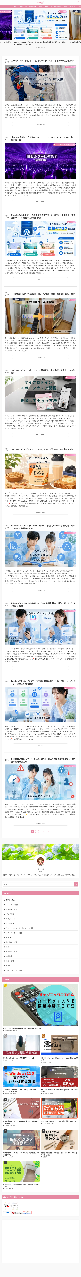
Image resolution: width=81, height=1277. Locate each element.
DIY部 (40, 2)
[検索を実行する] (76, 884)
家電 (7, 947)
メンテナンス (10, 923)
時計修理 (9, 956)
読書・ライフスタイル (14, 970)
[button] (36, 47)
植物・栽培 (10, 961)
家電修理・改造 (11, 951)
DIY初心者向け (11, 900)
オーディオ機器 (11, 909)
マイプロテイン (11, 919)
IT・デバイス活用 (12, 905)
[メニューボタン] (2, 2)
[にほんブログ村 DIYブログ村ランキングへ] (7, 1213)
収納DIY (9, 937)
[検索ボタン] (78, 2)
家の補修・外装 (11, 942)
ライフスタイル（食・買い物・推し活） (20, 928)
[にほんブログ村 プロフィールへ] (11, 1209)
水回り (8, 965)
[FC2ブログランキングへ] (27, 1213)
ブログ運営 (10, 914)
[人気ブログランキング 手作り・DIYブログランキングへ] (17, 1213)
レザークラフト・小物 (14, 933)
